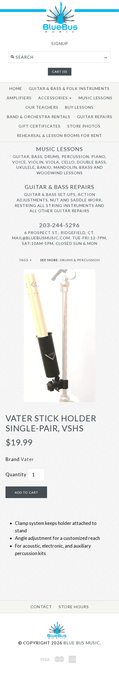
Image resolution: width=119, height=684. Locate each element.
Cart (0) (59, 71)
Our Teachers (41, 107)
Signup (59, 43)
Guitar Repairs (94, 116)
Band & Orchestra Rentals (38, 116)
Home (15, 88)
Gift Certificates (40, 126)
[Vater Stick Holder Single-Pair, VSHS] (59, 273)
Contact (41, 606)
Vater (27, 459)
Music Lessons (95, 97)
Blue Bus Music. (82, 642)
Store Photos (83, 126)
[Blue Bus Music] (59, 32)
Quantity (16, 474)
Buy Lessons (79, 107)
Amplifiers (19, 97)
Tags (25, 260)
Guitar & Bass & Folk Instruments (69, 88)
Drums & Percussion (80, 260)
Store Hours (74, 606)
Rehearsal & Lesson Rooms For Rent (59, 135)
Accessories (55, 97)
